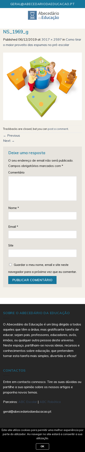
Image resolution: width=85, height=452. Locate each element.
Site (10, 245)
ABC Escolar (28, 402)
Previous (11, 135)
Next (9, 141)
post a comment (58, 128)
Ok (43, 446)
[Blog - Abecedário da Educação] (43, 15)
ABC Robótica (50, 402)
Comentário (16, 172)
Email (13, 227)
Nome (13, 208)
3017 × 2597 (51, 39)
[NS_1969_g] (42, 86)
